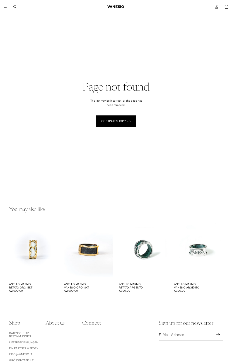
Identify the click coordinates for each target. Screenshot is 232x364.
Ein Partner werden (24, 348)
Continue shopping (116, 121)
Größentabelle (21, 360)
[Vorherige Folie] (14, 250)
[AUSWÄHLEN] (51, 273)
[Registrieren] (218, 335)
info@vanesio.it (20, 354)
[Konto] (217, 7)
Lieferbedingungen (23, 342)
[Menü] (5, 7)
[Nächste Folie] (53, 250)
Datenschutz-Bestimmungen (20, 334)
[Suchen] (15, 7)
